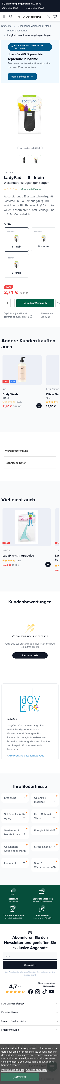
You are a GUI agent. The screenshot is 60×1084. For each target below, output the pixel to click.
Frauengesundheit (17, 30)
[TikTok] (44, 992)
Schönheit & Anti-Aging (14, 816)
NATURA (29, 16)
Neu (13, 381)
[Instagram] (37, 992)
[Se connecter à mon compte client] (48, 16)
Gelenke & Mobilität (40, 800)
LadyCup (8, 172)
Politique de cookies (12, 1069)
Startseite (6, 26)
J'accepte (20, 1077)
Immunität (10, 863)
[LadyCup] (30, 700)
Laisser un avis (30, 655)
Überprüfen (30, 965)
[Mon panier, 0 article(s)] (55, 16)
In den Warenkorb (37, 303)
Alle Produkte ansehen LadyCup (26, 755)
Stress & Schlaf (43, 846)
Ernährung (10, 798)
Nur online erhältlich (30, 148)
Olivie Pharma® (52, 388)
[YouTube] (51, 992)
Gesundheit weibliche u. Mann (34, 26)
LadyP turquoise (18, 555)
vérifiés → (35, 189)
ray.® (4, 388)
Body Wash (10, 394)
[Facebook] (30, 992)
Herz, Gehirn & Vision (42, 816)
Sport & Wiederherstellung (45, 865)
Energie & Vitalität (45, 830)
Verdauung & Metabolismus (12, 832)
